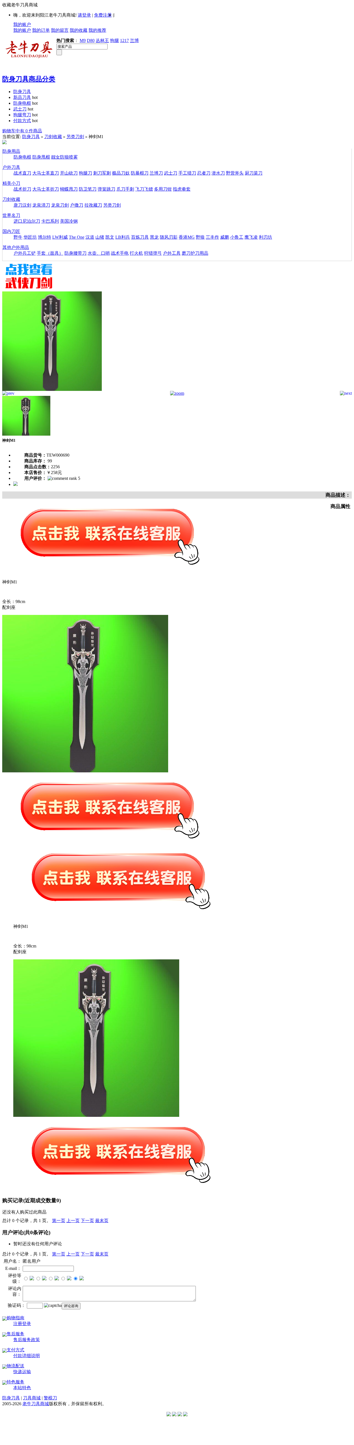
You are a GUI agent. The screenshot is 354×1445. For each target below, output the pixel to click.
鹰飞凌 (251, 237)
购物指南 (15, 1317)
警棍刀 (50, 1398)
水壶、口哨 (99, 253)
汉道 (89, 237)
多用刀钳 (163, 189)
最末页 (101, 1220)
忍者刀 (203, 173)
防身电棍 (22, 103)
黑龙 (154, 237)
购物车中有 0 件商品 (22, 130)
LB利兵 (122, 237)
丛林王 (102, 40)
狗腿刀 (85, 173)
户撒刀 (76, 205)
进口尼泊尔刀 (27, 221)
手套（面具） (50, 253)
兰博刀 (156, 173)
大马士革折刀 (45, 189)
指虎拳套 (182, 189)
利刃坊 (265, 237)
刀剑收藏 (53, 136)
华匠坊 (30, 237)
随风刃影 (169, 237)
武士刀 (20, 109)
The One (76, 237)
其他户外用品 (15, 247)
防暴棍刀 (140, 173)
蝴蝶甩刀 (69, 189)
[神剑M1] (52, 389)
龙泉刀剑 (60, 205)
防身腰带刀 (75, 253)
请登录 (84, 15)
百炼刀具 (140, 237)
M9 (83, 40)
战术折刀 (22, 189)
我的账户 (22, 24)
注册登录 (22, 1323)
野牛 (18, 237)
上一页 (73, 1220)
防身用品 (11, 151)
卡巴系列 (50, 221)
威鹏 (224, 237)
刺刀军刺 (102, 173)
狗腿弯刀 (22, 114)
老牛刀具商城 (35, 1403)
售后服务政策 (26, 1339)
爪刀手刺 (125, 189)
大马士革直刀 (45, 173)
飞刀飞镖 (144, 189)
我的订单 (41, 30)
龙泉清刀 (41, 205)
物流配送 (15, 1366)
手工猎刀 (187, 173)
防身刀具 (22, 91)
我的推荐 (97, 30)
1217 (124, 40)
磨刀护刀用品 (195, 253)
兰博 (134, 40)
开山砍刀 (69, 173)
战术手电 (120, 253)
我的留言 (60, 30)
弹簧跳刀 (106, 189)
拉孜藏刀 (93, 205)
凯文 (109, 237)
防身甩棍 (41, 157)
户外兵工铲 (25, 253)
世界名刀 (11, 215)
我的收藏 (78, 30)
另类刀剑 (75, 136)
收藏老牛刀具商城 (20, 4)
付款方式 (22, 120)
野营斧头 (235, 173)
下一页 (87, 1220)
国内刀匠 (11, 231)
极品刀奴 (121, 173)
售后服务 (15, 1333)
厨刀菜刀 (253, 173)
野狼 (200, 237)
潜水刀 (218, 173)
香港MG (187, 237)
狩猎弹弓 (153, 253)
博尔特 (44, 237)
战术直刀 (22, 173)
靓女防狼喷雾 (64, 157)
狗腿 (114, 40)
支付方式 (15, 1349)
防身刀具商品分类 (28, 79)
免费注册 (103, 15)
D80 (91, 40)
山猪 (99, 237)
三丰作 (212, 237)
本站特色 (22, 1387)
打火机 (136, 253)
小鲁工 (236, 237)
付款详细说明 (26, 1355)
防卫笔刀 (88, 189)
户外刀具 (11, 167)
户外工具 (172, 253)
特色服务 (15, 1382)
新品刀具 (22, 97)
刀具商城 (32, 1398)
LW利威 (60, 237)
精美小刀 (11, 183)
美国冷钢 (69, 221)
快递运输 (22, 1371)
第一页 (58, 1220)
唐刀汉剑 (22, 205)
